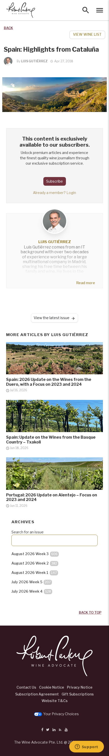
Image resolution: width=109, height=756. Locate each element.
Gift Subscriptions (78, 694)
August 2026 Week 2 (34, 563)
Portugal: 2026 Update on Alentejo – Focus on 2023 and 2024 (51, 497)
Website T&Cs (55, 701)
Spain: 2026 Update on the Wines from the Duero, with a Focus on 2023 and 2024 (48, 382)
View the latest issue (51, 318)
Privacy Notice (80, 687)
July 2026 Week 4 (31, 591)
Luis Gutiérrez (34, 61)
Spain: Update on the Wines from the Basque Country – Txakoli (51, 439)
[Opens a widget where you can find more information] (86, 747)
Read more (85, 283)
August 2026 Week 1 (34, 572)
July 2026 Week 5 (31, 582)
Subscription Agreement (37, 694)
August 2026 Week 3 (34, 554)
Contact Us (26, 687)
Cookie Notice (51, 687)
